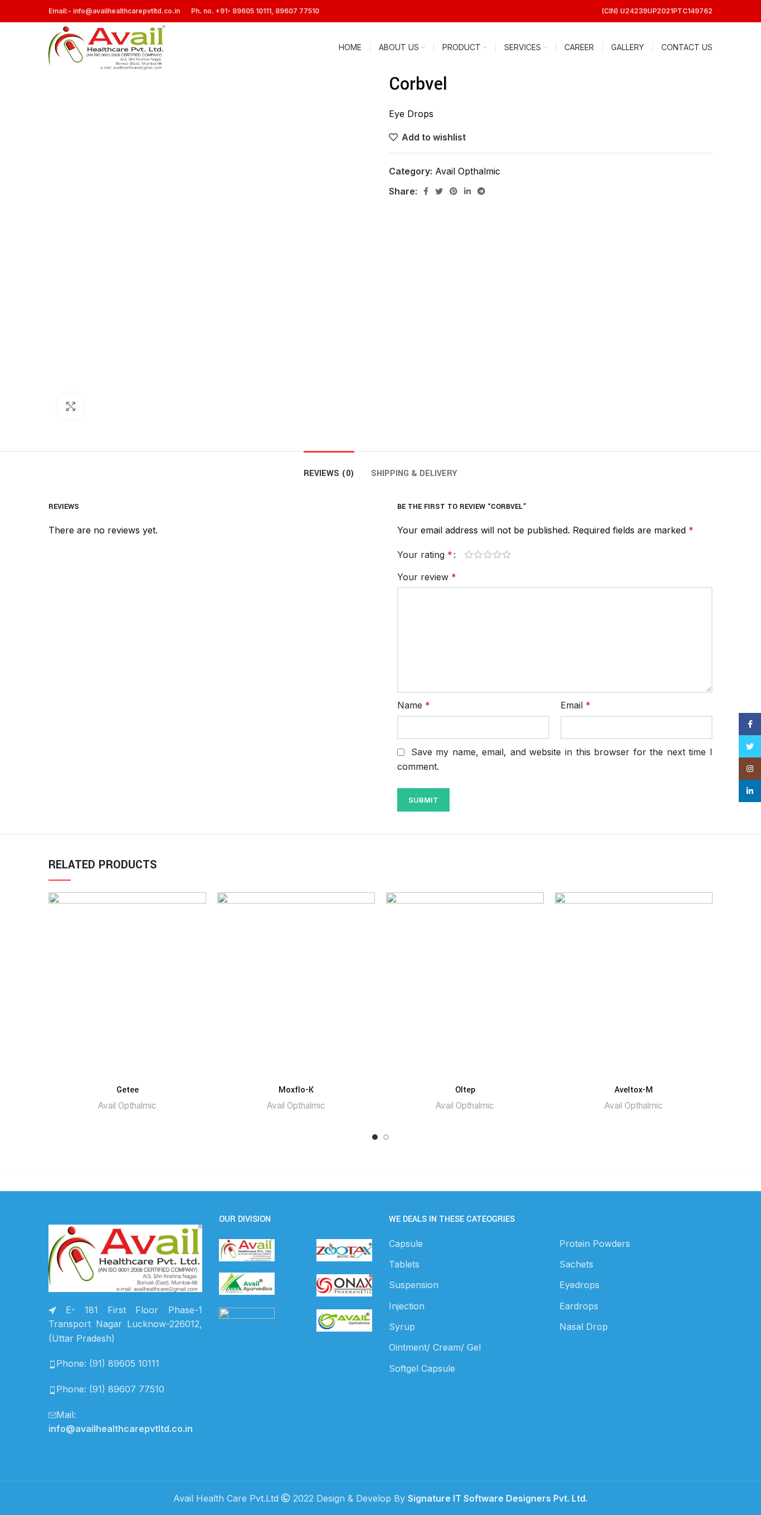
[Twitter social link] (439, 191)
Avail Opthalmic (467, 171)
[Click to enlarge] (71, 406)
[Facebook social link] (426, 191)
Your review (426, 576)
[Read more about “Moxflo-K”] (366, 935)
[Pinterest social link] (453, 191)
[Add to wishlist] (198, 910)
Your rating (424, 554)
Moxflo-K (296, 1090)
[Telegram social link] (481, 191)
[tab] (329, 468)
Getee (127, 1090)
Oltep (465, 1090)
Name (413, 705)
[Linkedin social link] (467, 191)
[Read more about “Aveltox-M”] (704, 935)
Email (575, 705)
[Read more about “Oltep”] (535, 935)
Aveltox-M (633, 1090)
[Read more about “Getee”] (198, 935)
